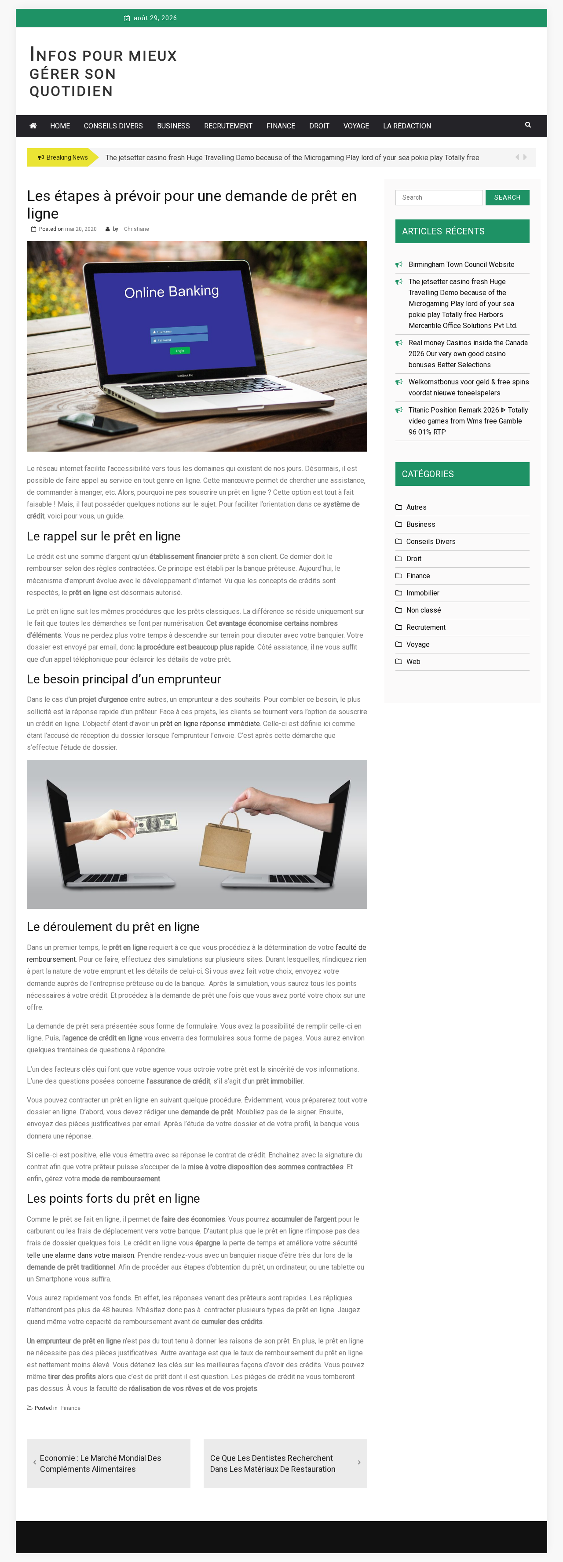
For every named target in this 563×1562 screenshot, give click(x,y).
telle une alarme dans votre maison (80, 1255)
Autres (416, 507)
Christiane (136, 229)
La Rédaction (407, 126)
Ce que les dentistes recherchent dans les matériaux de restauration (273, 1463)
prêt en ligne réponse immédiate (210, 723)
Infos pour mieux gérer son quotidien (103, 73)
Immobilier (422, 593)
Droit (319, 126)
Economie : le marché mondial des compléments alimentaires (100, 1463)
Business (173, 126)
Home (60, 126)
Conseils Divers (113, 126)
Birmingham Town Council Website (462, 264)
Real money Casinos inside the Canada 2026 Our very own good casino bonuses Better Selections (468, 354)
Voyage (356, 126)
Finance (281, 126)
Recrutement (228, 126)
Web (413, 661)
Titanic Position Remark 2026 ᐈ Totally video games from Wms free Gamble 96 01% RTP (468, 421)
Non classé (423, 610)
